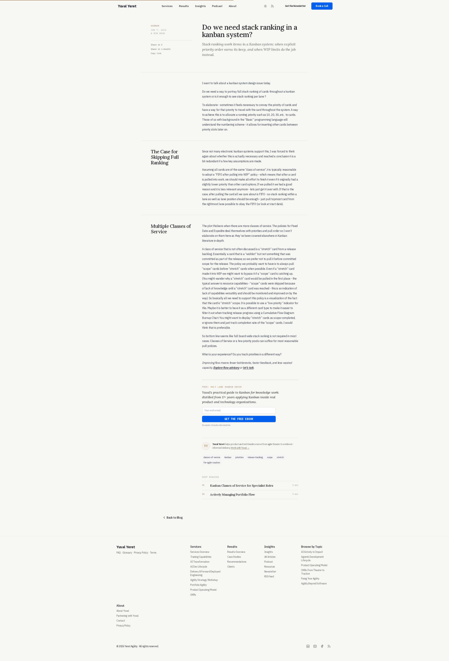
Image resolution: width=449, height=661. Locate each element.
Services (167, 6)
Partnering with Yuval (127, 615)
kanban (227, 457)
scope (270, 457)
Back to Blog (175, 517)
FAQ (118, 552)
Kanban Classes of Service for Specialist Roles (241, 486)
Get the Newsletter (295, 6)
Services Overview (199, 551)
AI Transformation (199, 561)
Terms (153, 552)
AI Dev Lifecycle (198, 566)
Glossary (127, 552)
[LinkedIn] (307, 646)
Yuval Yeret (125, 547)
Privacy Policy (141, 552)
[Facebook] (322, 646)
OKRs (193, 594)
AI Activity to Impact (312, 551)
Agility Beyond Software (314, 583)
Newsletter (270, 571)
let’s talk (248, 367)
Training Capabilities (200, 556)
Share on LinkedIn (160, 49)
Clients (230, 566)
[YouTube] (315, 646)
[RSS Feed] (272, 6)
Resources (269, 566)
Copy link (156, 53)
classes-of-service (211, 457)
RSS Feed (269, 576)
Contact (120, 620)
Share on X (156, 44)
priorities (239, 457)
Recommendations (236, 561)
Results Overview (236, 551)
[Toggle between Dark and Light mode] (265, 6)
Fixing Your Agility (310, 578)
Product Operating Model (203, 589)
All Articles (270, 556)
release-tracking (255, 457)
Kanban (155, 26)
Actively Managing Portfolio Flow (232, 494)
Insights (200, 6)
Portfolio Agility (198, 584)
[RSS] (329, 646)
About (232, 6)
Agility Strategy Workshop (204, 580)
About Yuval (122, 610)
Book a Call (322, 6)
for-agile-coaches (211, 462)
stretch (280, 457)
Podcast (217, 6)
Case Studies (234, 556)
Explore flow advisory (226, 367)
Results (184, 6)
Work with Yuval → (240, 447)
